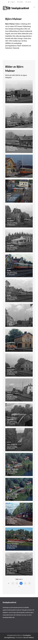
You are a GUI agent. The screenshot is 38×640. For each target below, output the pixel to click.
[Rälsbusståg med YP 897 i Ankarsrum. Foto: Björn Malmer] (19, 340)
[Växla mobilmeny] (34, 7)
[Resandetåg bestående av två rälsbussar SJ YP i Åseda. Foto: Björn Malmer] (19, 166)
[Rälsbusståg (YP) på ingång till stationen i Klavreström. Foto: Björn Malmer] (19, 315)
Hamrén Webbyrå (28, 637)
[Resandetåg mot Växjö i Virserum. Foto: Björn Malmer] (19, 389)
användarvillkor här (8, 617)
